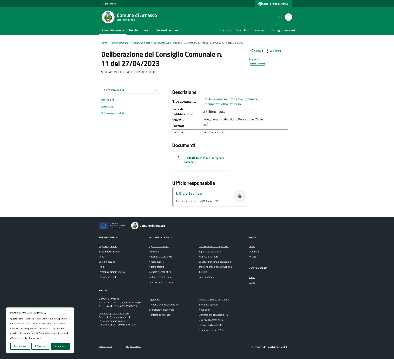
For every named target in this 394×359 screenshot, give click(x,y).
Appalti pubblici (156, 261)
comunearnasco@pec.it (116, 321)
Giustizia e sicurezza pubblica (214, 246)
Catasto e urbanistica (160, 272)
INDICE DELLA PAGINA (113, 90)
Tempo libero (243, 30)
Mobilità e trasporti (208, 256)
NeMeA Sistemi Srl (278, 347)
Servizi (147, 30)
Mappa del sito (133, 346)
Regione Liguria (109, 3)
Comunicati (254, 251)
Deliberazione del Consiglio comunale (230, 99)
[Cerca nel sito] (288, 17)
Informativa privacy (208, 304)
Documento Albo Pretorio (222, 104)
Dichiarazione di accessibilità (213, 315)
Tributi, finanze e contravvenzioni (215, 267)
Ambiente (154, 251)
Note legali (204, 309)
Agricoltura (225, 30)
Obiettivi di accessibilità (211, 320)
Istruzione (260, 30)
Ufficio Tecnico (189, 193)
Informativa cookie (48, 333)
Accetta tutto (60, 346)
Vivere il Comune (167, 30)
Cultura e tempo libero (160, 277)
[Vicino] (70, 310)
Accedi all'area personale (275, 4)
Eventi (252, 277)
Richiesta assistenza (159, 315)
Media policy (105, 346)
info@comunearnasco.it (118, 317)
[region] (40, 330)
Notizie (252, 256)
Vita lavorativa (206, 277)
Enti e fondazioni (107, 261)
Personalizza (20, 346)
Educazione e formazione (162, 282)
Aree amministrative (109, 251)
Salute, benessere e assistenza (215, 261)
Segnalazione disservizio (161, 309)
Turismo (203, 272)
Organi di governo (108, 246)
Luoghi (252, 282)
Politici (102, 267)
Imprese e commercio (210, 251)
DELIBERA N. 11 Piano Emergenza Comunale (204, 160)
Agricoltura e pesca (159, 246)
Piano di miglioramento (210, 325)
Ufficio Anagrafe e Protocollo (114, 313)
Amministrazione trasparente (214, 299)
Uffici (101, 256)
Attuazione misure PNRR (212, 330)
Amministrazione (113, 30)
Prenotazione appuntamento (164, 304)
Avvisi (252, 246)
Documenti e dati (108, 277)
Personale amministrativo (112, 272)
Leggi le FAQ (155, 299)
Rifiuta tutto (40, 346)
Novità (133, 30)
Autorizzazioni (156, 267)
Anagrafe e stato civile (160, 256)
